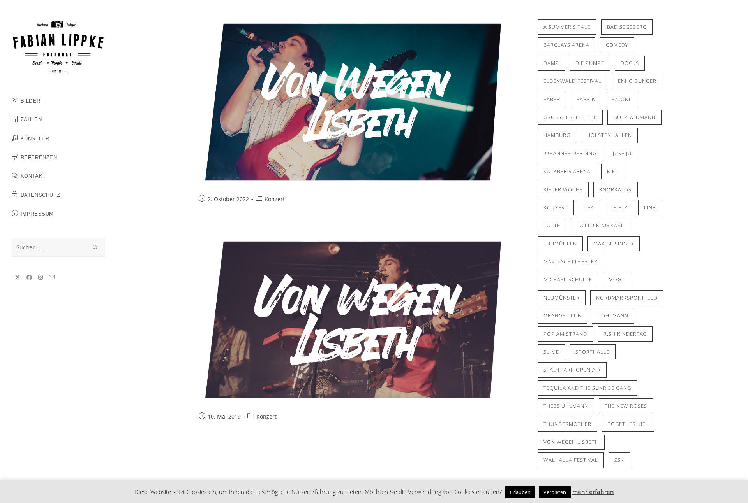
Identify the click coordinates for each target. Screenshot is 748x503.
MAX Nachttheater (570, 261)
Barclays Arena (566, 44)
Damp (551, 63)
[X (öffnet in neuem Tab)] (17, 277)
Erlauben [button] (520, 492)
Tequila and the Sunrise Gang (587, 387)
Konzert (275, 199)
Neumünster (561, 297)
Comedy (617, 44)
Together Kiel (628, 424)
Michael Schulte (567, 279)
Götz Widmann (634, 117)
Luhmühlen (560, 243)
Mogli (617, 279)
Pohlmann (613, 315)
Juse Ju (622, 153)
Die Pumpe (589, 63)
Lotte (551, 225)
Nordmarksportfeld (627, 297)
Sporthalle (592, 351)
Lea (589, 207)
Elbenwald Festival (572, 80)
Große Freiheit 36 (570, 117)
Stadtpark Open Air (572, 369)
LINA (650, 207)
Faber (551, 99)
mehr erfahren (593, 492)
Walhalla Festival (570, 459)
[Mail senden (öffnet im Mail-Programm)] (52, 277)
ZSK (619, 459)
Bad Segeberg (627, 26)
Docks (630, 63)
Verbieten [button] (554, 492)
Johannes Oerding (569, 153)
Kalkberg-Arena (567, 171)
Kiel (612, 171)
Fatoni (621, 99)
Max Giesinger (613, 243)
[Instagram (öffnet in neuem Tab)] (40, 277)
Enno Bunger (637, 80)
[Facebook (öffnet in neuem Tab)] (29, 277)
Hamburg (556, 134)
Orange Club (562, 315)
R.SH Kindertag (625, 333)
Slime (551, 351)
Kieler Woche (563, 189)
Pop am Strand (565, 333)
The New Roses (626, 405)
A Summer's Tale (567, 26)
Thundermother (567, 424)
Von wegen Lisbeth (571, 441)
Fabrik (586, 99)
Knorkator (615, 189)
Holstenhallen (609, 134)
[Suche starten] (95, 247)
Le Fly (619, 207)
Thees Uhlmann (565, 405)
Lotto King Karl (600, 225)
